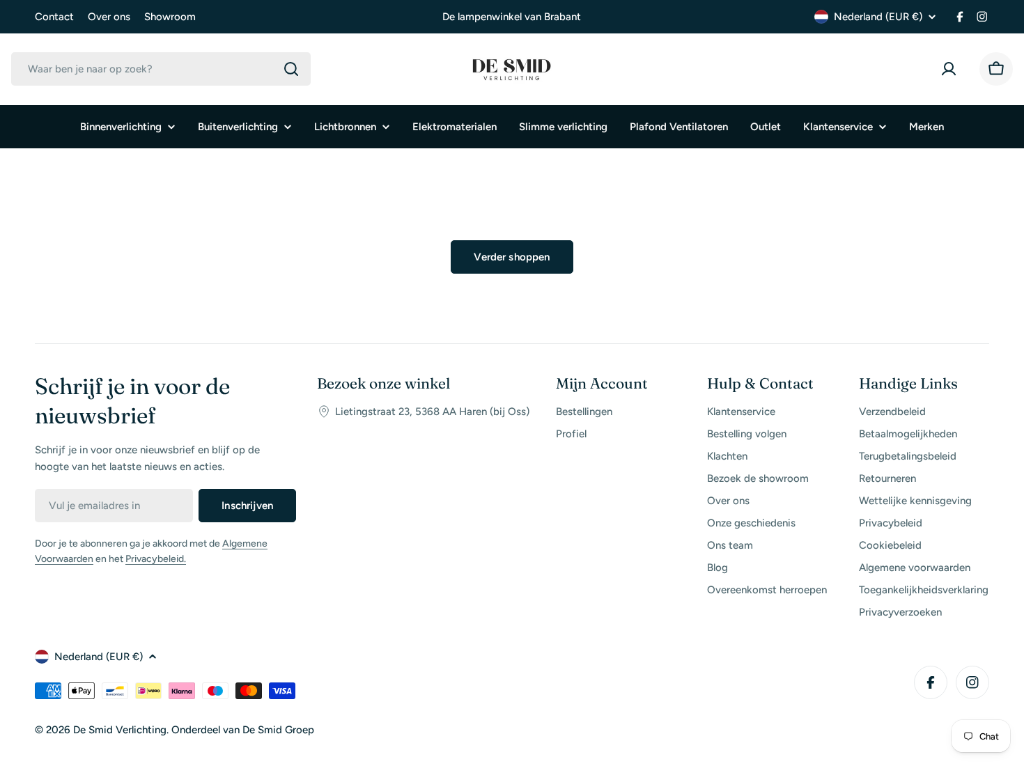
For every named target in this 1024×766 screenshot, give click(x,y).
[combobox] (161, 69)
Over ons (109, 16)
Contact (54, 16)
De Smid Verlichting (119, 730)
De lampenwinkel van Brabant (511, 16)
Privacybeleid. (155, 559)
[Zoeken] (291, 69)
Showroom (170, 16)
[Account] (951, 69)
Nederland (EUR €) (878, 16)
